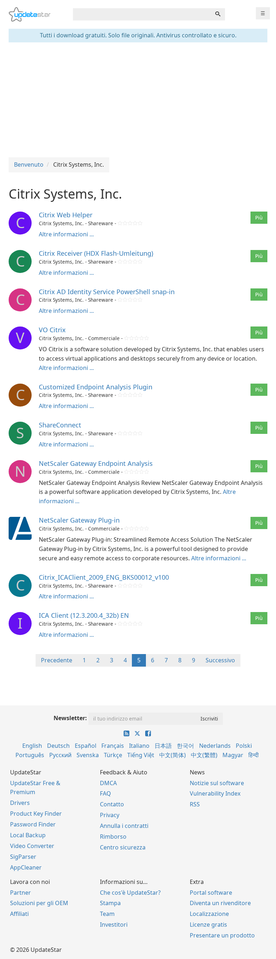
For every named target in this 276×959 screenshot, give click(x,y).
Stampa (110, 903)
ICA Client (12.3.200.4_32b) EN (84, 615)
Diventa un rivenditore (220, 903)
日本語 (163, 746)
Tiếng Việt (140, 755)
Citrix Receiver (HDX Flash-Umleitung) (96, 253)
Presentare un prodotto (222, 935)
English (32, 746)
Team (107, 914)
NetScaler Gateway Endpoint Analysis (96, 463)
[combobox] (142, 14)
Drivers (20, 803)
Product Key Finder (36, 813)
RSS (195, 804)
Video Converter (32, 846)
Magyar (232, 755)
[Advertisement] (138, 100)
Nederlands (215, 746)
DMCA (108, 783)
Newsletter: (70, 718)
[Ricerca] (218, 14)
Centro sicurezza (123, 847)
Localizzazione (209, 914)
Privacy (109, 815)
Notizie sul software (217, 783)
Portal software (211, 893)
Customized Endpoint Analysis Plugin (95, 387)
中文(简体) (172, 755)
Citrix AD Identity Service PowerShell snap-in (107, 291)
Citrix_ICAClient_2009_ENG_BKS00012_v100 (104, 577)
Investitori (114, 924)
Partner (20, 893)
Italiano (139, 746)
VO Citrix (52, 329)
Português (29, 755)
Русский (60, 755)
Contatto (112, 804)
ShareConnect (60, 425)
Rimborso (113, 836)
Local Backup (28, 835)
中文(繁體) (204, 755)
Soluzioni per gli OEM (39, 903)
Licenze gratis (208, 924)
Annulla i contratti (124, 826)
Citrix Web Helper (65, 214)
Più (259, 217)
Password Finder (33, 824)
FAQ (105, 793)
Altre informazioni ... (66, 234)
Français (112, 746)
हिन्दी (253, 755)
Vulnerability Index (215, 793)
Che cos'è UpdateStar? (130, 893)
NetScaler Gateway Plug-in (79, 520)
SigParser (23, 857)
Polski (244, 746)
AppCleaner (26, 867)
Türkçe (113, 755)
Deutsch (58, 746)
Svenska (88, 755)
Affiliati (19, 914)
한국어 (185, 746)
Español (85, 746)
